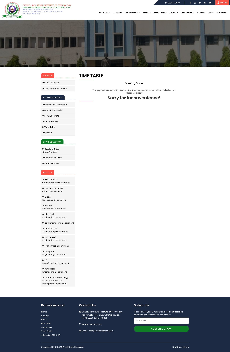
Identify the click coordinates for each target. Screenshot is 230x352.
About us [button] (104, 12)
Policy (44, 319)
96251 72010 (96, 324)
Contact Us (46, 327)
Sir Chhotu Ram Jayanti (55, 88)
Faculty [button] (173, 12)
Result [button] (146, 12)
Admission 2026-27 (50, 335)
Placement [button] (221, 12)
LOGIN (223, 2)
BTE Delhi (46, 323)
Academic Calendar (53, 110)
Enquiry (45, 315)
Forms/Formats (51, 116)
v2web (185, 347)
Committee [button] (186, 12)
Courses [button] (117, 12)
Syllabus (48, 132)
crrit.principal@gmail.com (101, 331)
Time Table (49, 127)
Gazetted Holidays (53, 157)
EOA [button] (163, 12)
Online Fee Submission (55, 104)
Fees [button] (156, 12)
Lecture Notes (51, 121)
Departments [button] (132, 12)
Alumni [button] (200, 12)
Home (44, 312)
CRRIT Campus (51, 83)
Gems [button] (210, 12)
